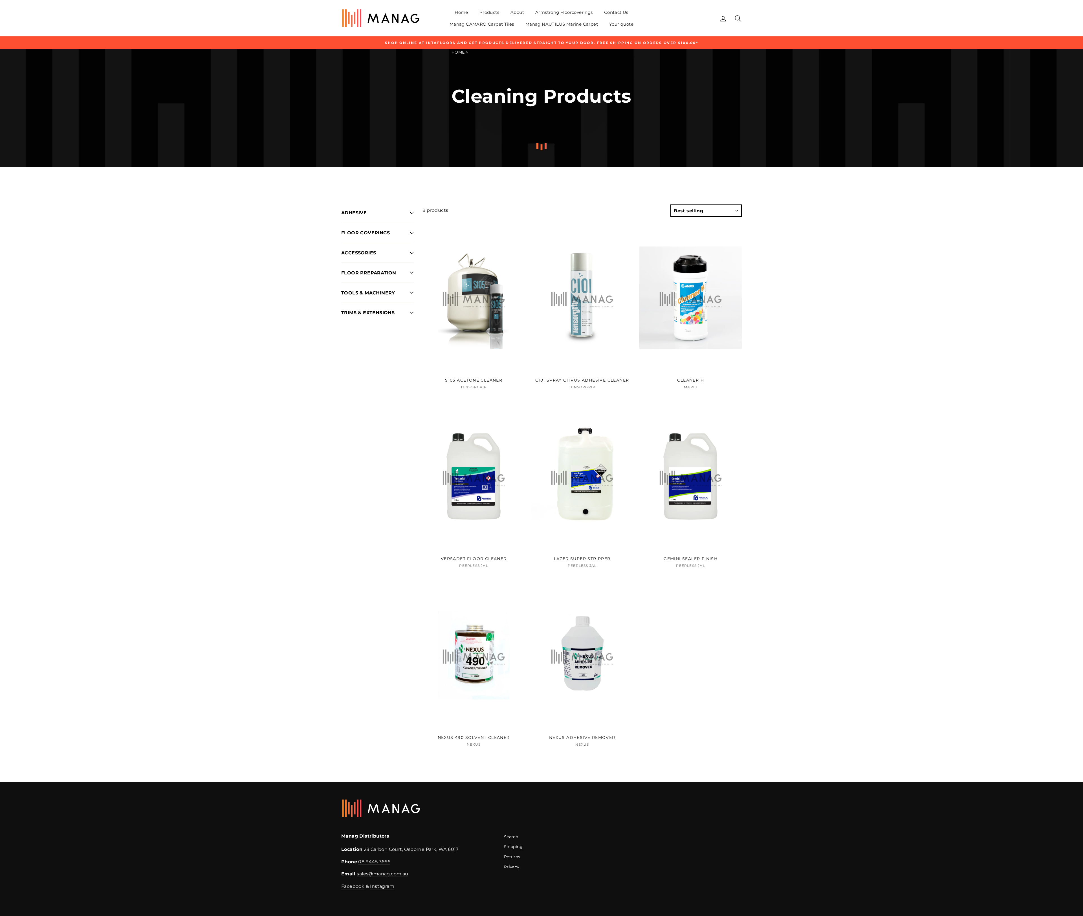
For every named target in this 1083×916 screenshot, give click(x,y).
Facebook (352, 886)
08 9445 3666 (374, 861)
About (517, 12)
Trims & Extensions (368, 312)
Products (489, 12)
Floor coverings (365, 232)
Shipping (513, 846)
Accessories (358, 253)
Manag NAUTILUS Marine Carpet (561, 24)
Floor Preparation (368, 273)
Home (461, 12)
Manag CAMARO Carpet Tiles (482, 24)
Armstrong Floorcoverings (564, 12)
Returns (512, 857)
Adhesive (354, 212)
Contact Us (616, 12)
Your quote (621, 24)
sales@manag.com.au (382, 874)
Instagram (382, 886)
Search (511, 836)
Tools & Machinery (368, 293)
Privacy (512, 867)
